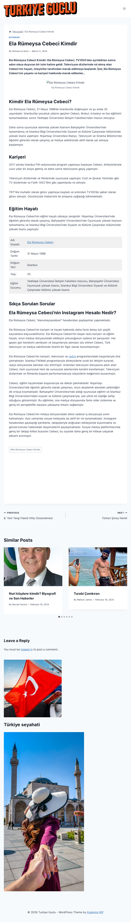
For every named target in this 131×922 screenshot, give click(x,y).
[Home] (10, 31)
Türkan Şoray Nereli (114, 515)
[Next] (121, 580)
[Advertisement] (65, 481)
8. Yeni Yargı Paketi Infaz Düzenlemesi (28, 515)
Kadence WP (95, 912)
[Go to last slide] (9, 580)
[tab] (59, 617)
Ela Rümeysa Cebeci (40, 242)
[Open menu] (124, 8)
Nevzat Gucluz (19, 604)
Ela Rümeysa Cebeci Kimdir (25, 449)
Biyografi (14, 37)
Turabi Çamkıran (87, 594)
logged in (27, 649)
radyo (72, 356)
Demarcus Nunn (20, 51)
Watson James (84, 599)
